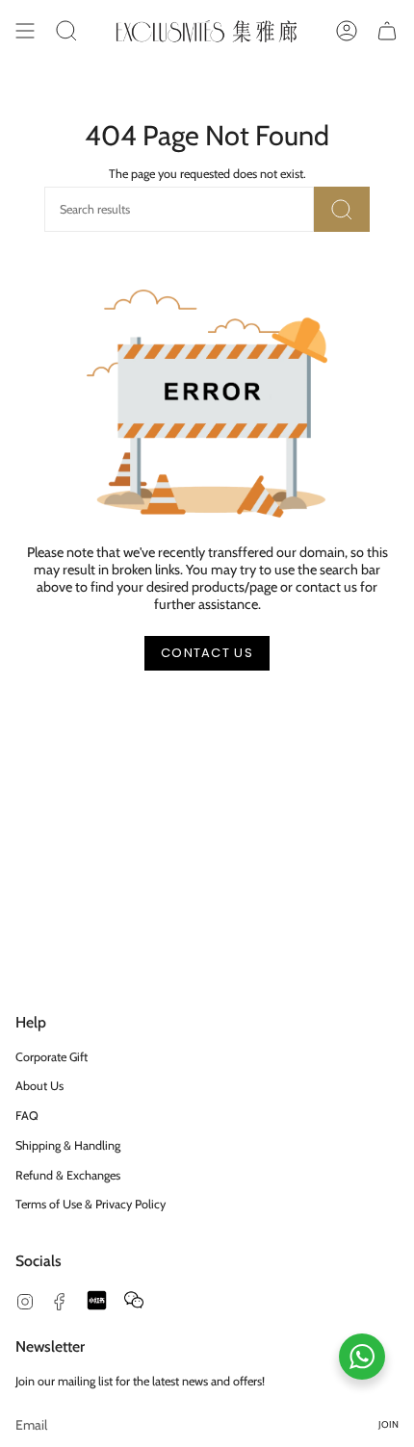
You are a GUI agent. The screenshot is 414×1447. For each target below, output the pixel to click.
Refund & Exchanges (67, 1175)
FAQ (27, 1115)
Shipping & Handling (67, 1145)
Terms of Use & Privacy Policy (90, 1204)
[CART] (387, 31)
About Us (39, 1086)
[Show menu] (25, 31)
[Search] (342, 209)
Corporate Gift (51, 1057)
